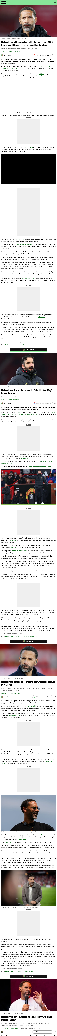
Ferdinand (8, 842)
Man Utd (23, 38)
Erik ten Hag (41, 317)
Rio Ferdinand (19, 239)
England (43, 835)
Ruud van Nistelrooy (28, 278)
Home (3, 38)
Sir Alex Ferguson (14, 715)
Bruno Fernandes (16, 547)
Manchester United (29, 706)
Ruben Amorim (18, 636)
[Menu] (55, 2)
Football (8, 38)
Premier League (28, 147)
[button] (55, 55)
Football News (16, 38)
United (18, 412)
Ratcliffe (41, 74)
